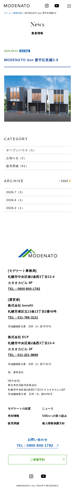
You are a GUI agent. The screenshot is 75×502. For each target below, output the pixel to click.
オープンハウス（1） (21, 150)
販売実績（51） (17, 166)
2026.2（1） (15, 208)
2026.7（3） (15, 192)
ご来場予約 (37, 459)
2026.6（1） (15, 200)
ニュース (48, 408)
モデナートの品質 (19, 408)
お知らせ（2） (16, 158)
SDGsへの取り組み (54, 415)
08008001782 (35, 446)
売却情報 (13, 415)
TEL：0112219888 (23, 355)
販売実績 (24, 51)
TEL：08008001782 (24, 289)
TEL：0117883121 (23, 317)
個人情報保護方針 (53, 423)
